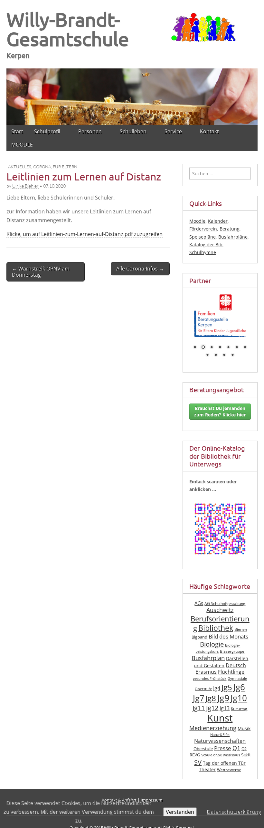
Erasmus (206, 671)
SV (198, 762)
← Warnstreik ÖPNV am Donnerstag (41, 271)
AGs (198, 603)
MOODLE (22, 144)
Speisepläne (202, 237)
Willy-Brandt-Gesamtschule (67, 29)
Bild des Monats (228, 636)
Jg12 (212, 707)
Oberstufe (203, 748)
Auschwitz (219, 610)
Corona (42, 166)
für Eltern (65, 166)
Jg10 (239, 698)
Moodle (197, 221)
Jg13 (225, 708)
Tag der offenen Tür (224, 763)
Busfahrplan (208, 658)
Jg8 (210, 698)
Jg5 (227, 687)
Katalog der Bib (205, 244)
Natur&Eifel (220, 734)
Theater (207, 769)
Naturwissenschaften (220, 740)
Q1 (236, 748)
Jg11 (199, 707)
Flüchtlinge (231, 671)
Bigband (199, 637)
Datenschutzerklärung (233, 811)
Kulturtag (239, 708)
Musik (244, 728)
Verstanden (180, 811)
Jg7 (198, 697)
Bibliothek (215, 628)
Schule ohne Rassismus (220, 755)
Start (17, 131)
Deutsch (236, 665)
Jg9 (223, 698)
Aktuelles (19, 166)
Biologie (212, 644)
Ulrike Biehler (25, 186)
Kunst (219, 717)
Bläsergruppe (232, 651)
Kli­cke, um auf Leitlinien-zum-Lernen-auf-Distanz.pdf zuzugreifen (84, 234)
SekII (245, 755)
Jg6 (239, 687)
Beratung (230, 229)
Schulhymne (202, 252)
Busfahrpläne (233, 237)
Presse (222, 748)
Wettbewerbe (229, 769)
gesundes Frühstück (209, 678)
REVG (195, 755)
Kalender (218, 221)
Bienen (240, 629)
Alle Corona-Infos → (140, 268)
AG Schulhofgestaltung (224, 603)
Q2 (244, 748)
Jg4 (216, 688)
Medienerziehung (212, 728)
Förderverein (203, 229)
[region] (132, 96)
